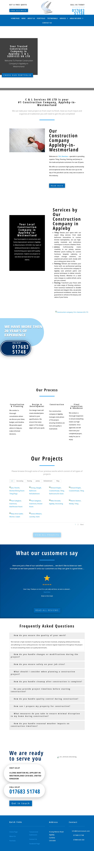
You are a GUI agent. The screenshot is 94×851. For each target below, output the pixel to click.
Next (82, 524)
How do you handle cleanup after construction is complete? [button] (48, 681)
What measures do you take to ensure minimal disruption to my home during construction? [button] (45, 714)
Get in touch (21, 803)
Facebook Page (34, 844)
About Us (31, 18)
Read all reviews (47, 610)
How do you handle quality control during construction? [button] (46, 699)
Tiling (57, 481)
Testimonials (52, 18)
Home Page (15, 18)
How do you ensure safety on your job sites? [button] (39, 664)
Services (63, 18)
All (12, 481)
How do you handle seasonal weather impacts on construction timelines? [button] (40, 724)
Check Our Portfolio (17, 75)
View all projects (47, 535)
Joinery (38, 481)
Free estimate (19, 10)
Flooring (29, 481)
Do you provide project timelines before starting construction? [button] (40, 690)
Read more (57, 186)
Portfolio (41, 18)
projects (35, 254)
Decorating (19, 481)
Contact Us (47, 23)
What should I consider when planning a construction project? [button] (43, 672)
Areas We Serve (75, 18)
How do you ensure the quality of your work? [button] (40, 635)
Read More (47, 592)
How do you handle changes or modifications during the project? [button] (44, 655)
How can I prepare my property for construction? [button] (42, 706)
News (23, 18)
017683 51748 (78, 12)
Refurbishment (48, 481)
